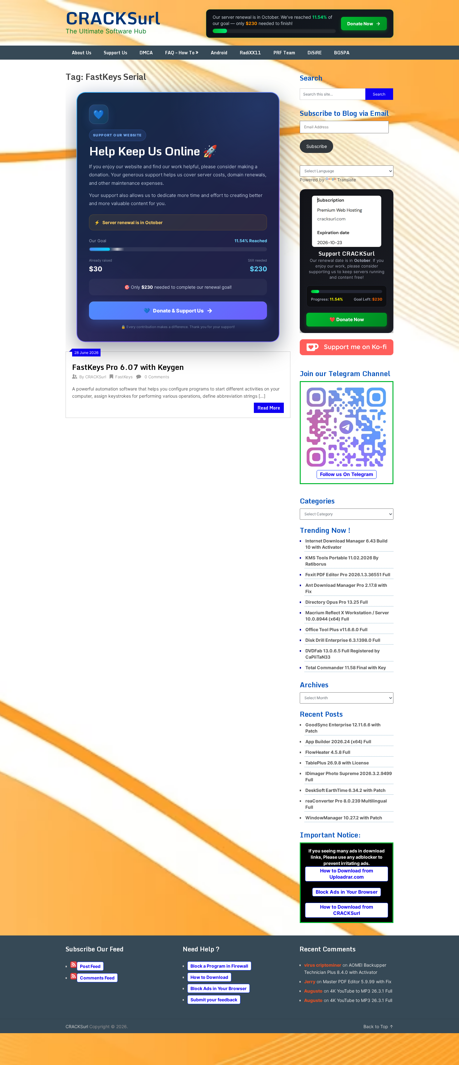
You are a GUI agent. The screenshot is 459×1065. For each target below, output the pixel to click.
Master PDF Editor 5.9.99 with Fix (357, 981)
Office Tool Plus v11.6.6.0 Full (336, 629)
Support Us (115, 52)
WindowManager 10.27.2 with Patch (343, 817)
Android (219, 52)
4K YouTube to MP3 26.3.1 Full (361, 991)
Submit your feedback (213, 999)
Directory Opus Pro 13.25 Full (336, 602)
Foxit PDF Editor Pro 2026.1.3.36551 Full (347, 574)
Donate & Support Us (178, 310)
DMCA (146, 52)
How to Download (209, 977)
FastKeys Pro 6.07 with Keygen (128, 367)
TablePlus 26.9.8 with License (337, 762)
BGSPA (341, 52)
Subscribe (316, 146)
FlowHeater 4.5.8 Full (327, 752)
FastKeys (124, 376)
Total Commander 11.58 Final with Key (345, 667)
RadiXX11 (250, 52)
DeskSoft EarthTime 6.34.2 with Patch (345, 790)
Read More (269, 407)
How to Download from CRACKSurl (346, 910)
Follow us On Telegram (346, 474)
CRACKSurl (113, 18)
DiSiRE (315, 52)
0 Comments (157, 376)
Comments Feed (97, 977)
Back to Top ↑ (378, 1026)
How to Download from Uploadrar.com (346, 874)
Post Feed (90, 966)
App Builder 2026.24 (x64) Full (338, 741)
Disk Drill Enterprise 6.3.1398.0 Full (342, 640)
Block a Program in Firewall (219, 966)
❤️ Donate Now (346, 319)
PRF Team (284, 52)
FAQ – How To (180, 52)
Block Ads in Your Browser (347, 892)
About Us (81, 52)
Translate (346, 179)
